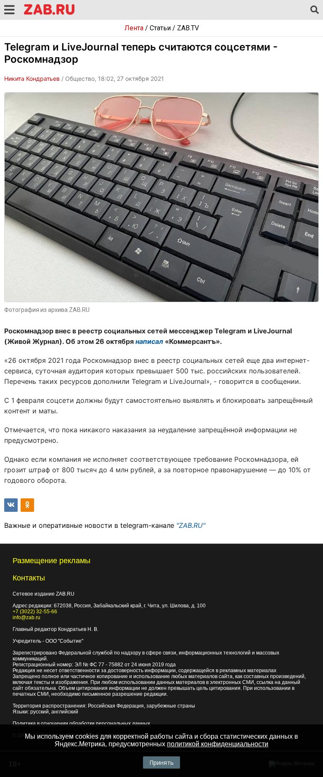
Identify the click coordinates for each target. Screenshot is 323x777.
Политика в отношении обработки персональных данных (81, 723)
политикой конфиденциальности (217, 744)
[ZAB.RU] (49, 13)
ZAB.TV (188, 28)
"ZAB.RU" (190, 525)
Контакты (29, 578)
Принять (161, 762)
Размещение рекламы (51, 560)
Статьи (160, 28)
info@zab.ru (26, 617)
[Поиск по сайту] (314, 10)
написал (149, 341)
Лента (133, 28)
